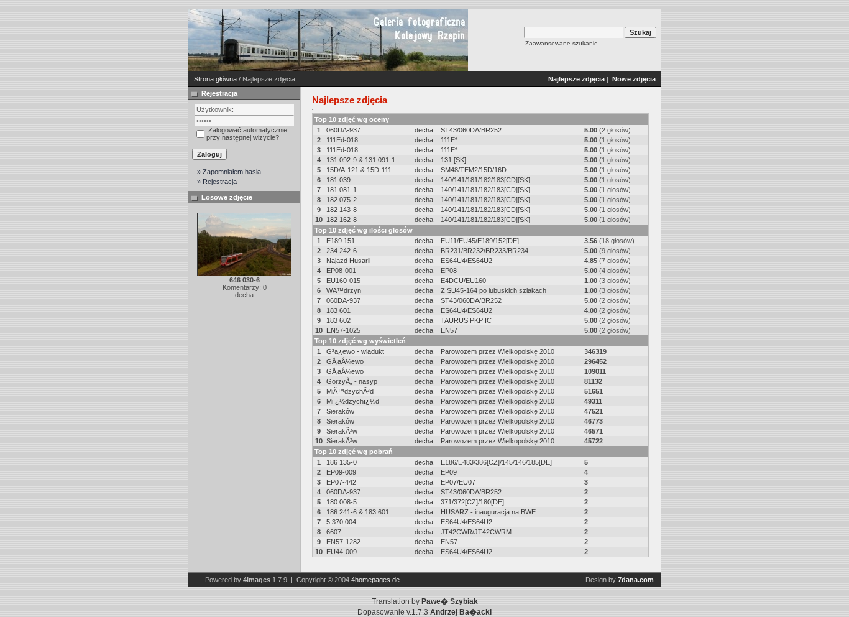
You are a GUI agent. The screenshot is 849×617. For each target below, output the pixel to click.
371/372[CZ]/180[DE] (472, 502)
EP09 (449, 472)
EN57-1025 (343, 330)
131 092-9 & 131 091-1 (360, 160)
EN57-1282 (343, 541)
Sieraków (340, 411)
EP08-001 (341, 270)
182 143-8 (341, 209)
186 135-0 (341, 462)
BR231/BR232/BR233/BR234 (484, 250)
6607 (333, 532)
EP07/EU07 (458, 482)
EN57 (449, 330)
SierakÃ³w (341, 431)
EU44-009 (341, 551)
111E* (449, 140)
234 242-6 (341, 250)
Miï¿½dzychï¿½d (352, 401)
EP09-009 (341, 472)
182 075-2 (341, 199)
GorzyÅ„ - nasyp (351, 381)
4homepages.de (375, 579)
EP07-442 (341, 482)
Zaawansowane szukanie (561, 43)
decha (424, 130)
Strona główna (215, 79)
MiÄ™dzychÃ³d (350, 391)
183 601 (338, 310)
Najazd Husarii (348, 260)
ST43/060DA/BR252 (471, 130)
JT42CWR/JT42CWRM (476, 532)
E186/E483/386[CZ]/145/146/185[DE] (496, 462)
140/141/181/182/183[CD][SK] (485, 179)
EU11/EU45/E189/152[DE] (480, 240)
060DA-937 (343, 130)
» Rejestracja (217, 181)
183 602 (338, 320)
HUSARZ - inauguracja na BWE (488, 512)
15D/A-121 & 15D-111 (359, 170)
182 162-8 (341, 219)
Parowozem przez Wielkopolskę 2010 (497, 351)
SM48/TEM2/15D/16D (474, 170)
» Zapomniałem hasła (229, 171)
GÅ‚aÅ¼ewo (345, 361)
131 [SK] (453, 160)
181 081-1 (341, 189)
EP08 (449, 270)
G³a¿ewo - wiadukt (355, 351)
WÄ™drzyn (343, 290)
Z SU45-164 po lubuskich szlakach (493, 290)
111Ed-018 (342, 140)
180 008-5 (341, 502)
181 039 (338, 179)
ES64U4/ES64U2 (466, 260)
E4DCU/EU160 (463, 280)
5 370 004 (341, 522)
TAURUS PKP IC (466, 320)
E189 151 (340, 240)
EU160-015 (343, 280)
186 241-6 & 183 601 (357, 512)
